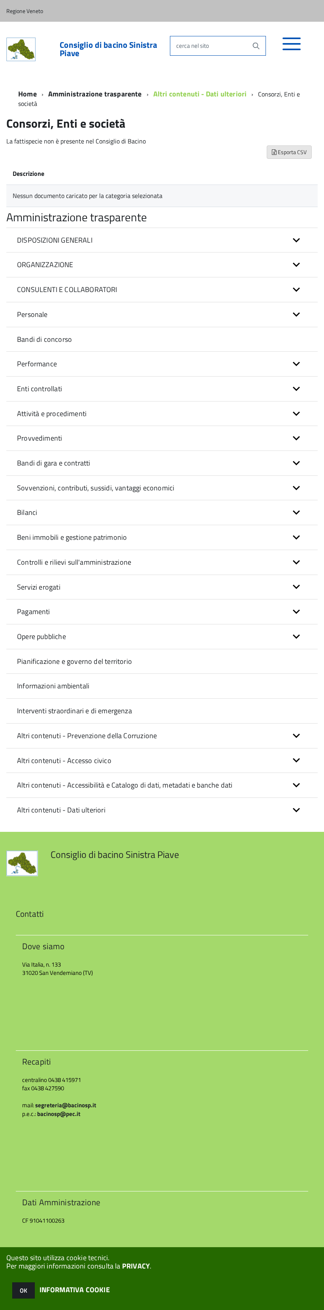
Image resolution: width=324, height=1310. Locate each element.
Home (27, 94)
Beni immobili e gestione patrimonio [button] (72, 537)
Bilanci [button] (27, 512)
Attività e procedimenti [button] (52, 413)
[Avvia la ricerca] (256, 45)
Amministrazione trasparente (95, 94)
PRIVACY (136, 1266)
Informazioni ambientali (53, 685)
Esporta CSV (292, 152)
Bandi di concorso (44, 339)
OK (23, 1290)
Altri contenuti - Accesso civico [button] (64, 760)
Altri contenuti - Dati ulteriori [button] (61, 810)
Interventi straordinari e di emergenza (74, 710)
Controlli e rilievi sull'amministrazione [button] (74, 562)
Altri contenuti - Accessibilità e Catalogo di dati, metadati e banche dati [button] (124, 785)
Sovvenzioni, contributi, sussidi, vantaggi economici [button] (95, 488)
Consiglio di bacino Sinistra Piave (108, 49)
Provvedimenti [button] (39, 438)
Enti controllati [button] (39, 388)
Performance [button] (37, 363)
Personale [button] (32, 314)
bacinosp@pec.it (58, 1113)
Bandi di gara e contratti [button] (53, 463)
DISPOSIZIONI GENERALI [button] (54, 240)
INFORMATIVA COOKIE (75, 1289)
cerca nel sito (192, 45)
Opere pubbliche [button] (41, 636)
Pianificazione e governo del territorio (74, 661)
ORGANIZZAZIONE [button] (45, 264)
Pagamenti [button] (33, 611)
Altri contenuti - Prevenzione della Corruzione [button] (87, 735)
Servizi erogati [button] (38, 587)
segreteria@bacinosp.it (65, 1105)
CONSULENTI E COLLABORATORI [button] (67, 289)
